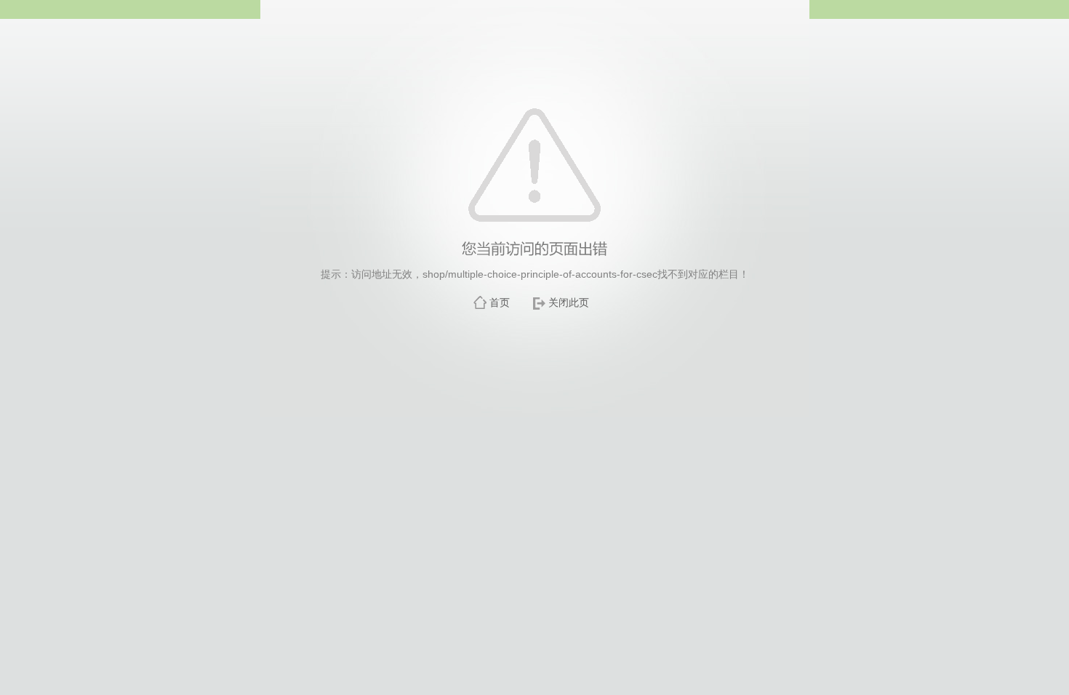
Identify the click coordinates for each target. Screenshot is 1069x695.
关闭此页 (568, 302)
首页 (499, 302)
